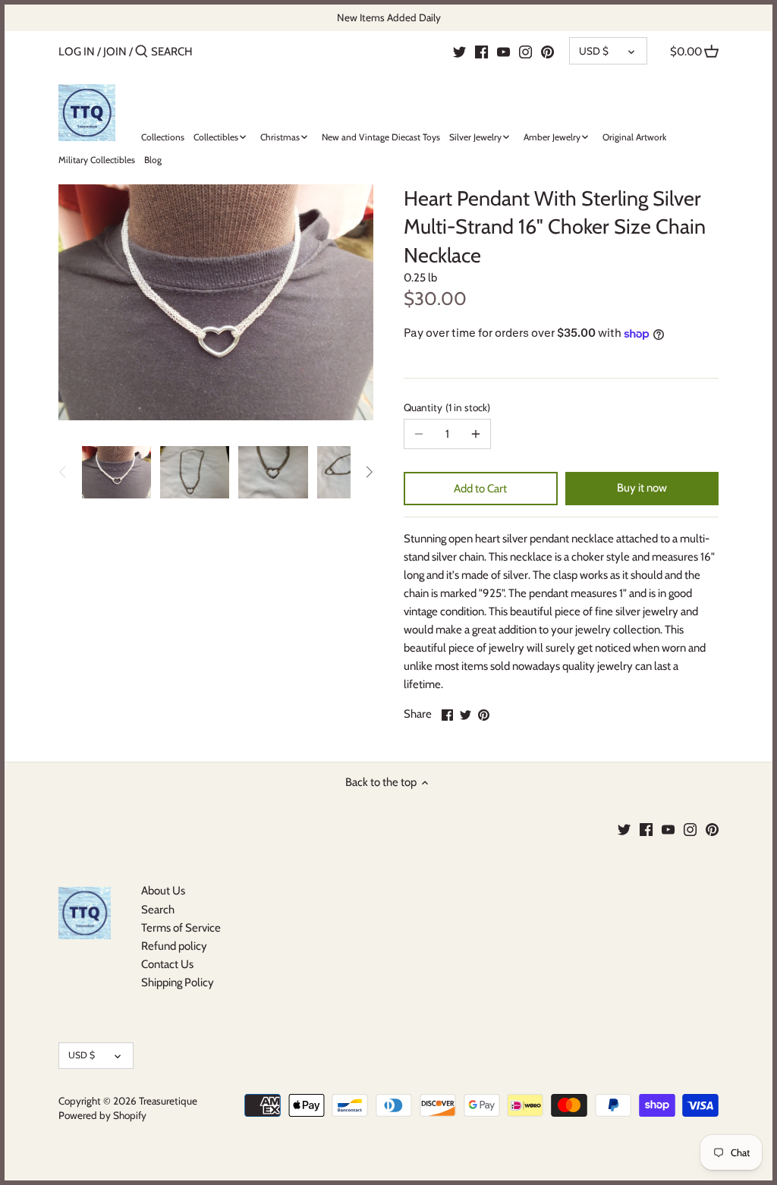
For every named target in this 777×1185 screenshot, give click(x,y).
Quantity (445, 407)
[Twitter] (459, 50)
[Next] (368, 472)
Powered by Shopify (102, 1115)
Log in (76, 51)
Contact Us (167, 964)
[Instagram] (525, 50)
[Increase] (475, 434)
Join (115, 51)
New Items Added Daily (389, 17)
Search (158, 909)
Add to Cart (480, 488)
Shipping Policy (177, 982)
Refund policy (174, 946)
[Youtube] (503, 50)
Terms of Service (181, 928)
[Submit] (141, 52)
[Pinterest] (547, 50)
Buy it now (642, 488)
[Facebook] (481, 50)
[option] (116, 471)
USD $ (594, 51)
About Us (163, 890)
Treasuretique (168, 1101)
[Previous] (63, 472)
